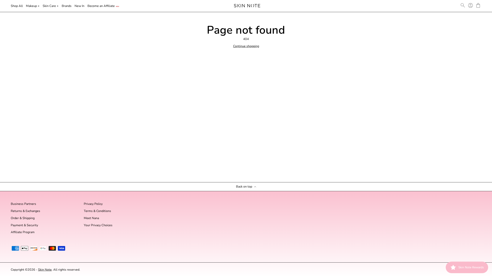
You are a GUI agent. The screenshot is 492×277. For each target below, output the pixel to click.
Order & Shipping (23, 218)
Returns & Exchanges (25, 211)
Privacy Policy (93, 204)
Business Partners (23, 204)
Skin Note (45, 270)
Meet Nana (91, 218)
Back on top (244, 187)
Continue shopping (246, 46)
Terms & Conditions (97, 211)
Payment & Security (24, 225)
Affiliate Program (23, 232)
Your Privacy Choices (98, 225)
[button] (478, 5)
